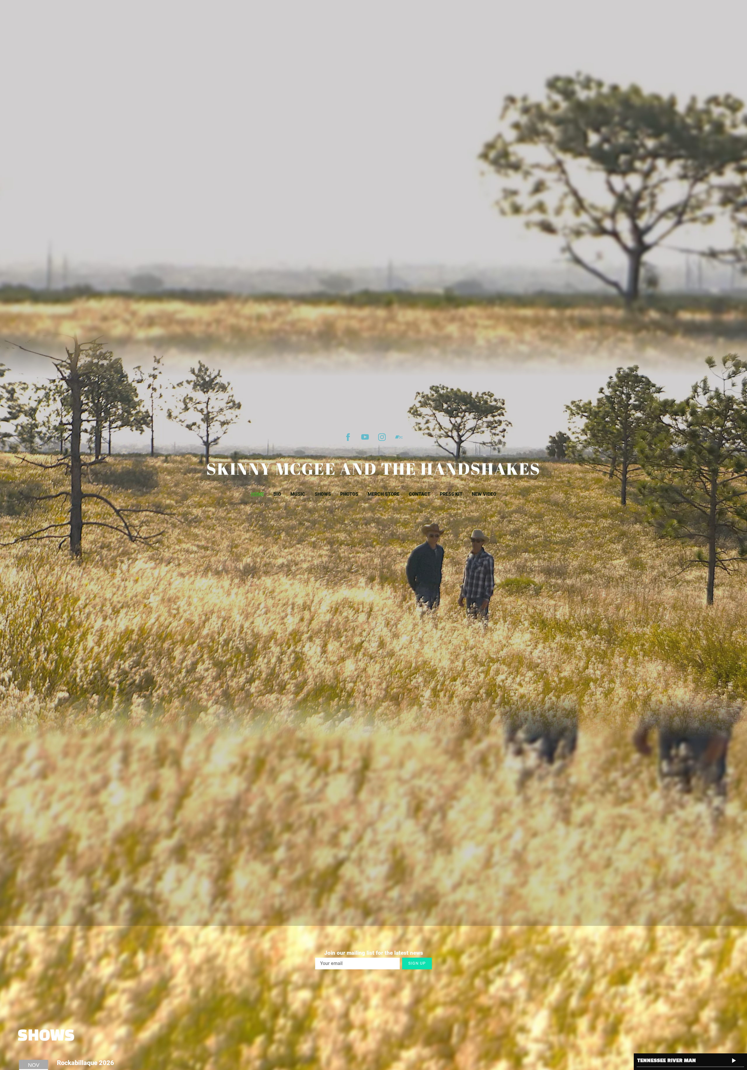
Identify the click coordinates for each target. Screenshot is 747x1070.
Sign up (417, 963)
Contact (419, 494)
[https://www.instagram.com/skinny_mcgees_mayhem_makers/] (382, 437)
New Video (484, 494)
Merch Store (383, 494)
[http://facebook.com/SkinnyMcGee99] (348, 437)
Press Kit (451, 494)
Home (257, 494)
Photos (349, 494)
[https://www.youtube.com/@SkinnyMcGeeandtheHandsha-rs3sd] (365, 437)
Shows (323, 494)
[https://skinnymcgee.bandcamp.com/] (399, 437)
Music (297, 494)
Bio (277, 494)
